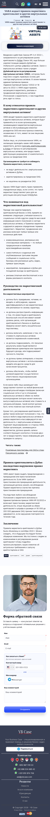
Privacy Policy (18, 810)
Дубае (20, 60)
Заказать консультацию (25, 46)
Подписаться (27, 749)
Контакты (25, 797)
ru (36, 4)
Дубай (28, 555)
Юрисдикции (25, 793)
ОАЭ (22, 555)
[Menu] (45, 4)
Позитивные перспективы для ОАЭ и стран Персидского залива (25, 451)
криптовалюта (14, 555)
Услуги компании (25, 790)
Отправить (25, 709)
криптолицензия (37, 555)
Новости (25, 786)
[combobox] (10, 667)
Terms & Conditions (30, 810)
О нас (25, 801)
